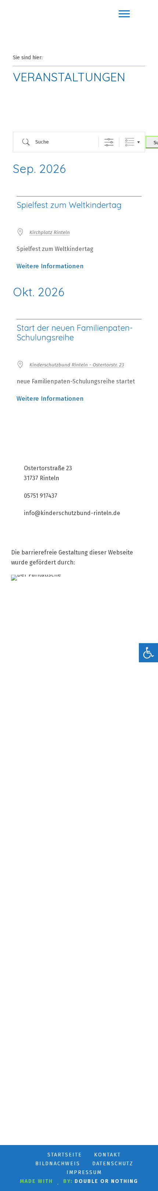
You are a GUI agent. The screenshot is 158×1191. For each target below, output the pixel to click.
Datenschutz (112, 1163)
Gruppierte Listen (129, 142)
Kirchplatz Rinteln (49, 232)
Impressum (84, 1172)
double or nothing (106, 1181)
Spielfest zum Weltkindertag (69, 205)
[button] (148, 652)
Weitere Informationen (50, 266)
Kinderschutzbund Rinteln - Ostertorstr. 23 (76, 365)
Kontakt (107, 1155)
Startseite (64, 1155)
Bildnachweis (57, 1163)
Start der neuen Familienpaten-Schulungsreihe (75, 333)
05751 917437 (40, 495)
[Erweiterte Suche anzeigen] (109, 142)
